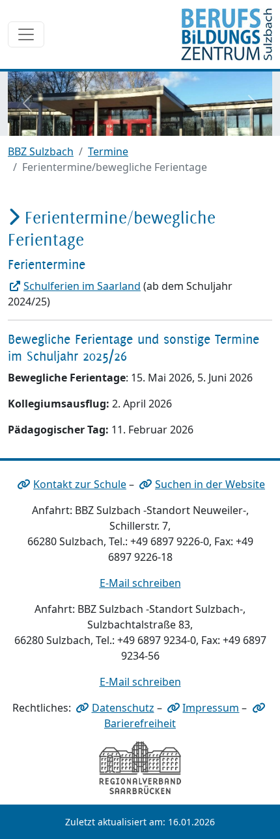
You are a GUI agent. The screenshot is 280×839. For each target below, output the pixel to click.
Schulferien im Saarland (82, 286)
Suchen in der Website (210, 484)
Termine (108, 151)
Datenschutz (123, 708)
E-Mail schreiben (140, 583)
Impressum (210, 708)
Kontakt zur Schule (79, 484)
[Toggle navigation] (26, 34)
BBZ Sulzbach (41, 151)
